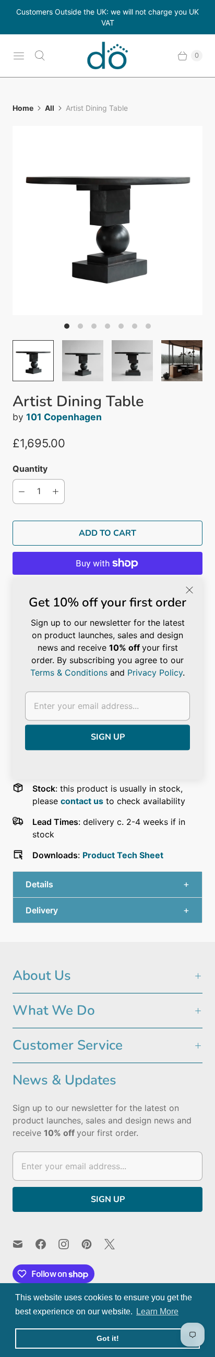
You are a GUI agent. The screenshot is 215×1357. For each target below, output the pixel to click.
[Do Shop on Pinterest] (92, 1244)
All (49, 108)
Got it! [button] (108, 1338)
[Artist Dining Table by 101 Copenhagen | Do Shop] (107, 220)
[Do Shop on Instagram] (69, 1244)
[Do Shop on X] (115, 1244)
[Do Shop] (107, 56)
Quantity (30, 468)
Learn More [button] (157, 1311)
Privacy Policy (155, 672)
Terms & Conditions (69, 672)
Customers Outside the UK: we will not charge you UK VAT (107, 17)
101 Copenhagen (64, 416)
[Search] (39, 55)
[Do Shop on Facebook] (46, 1244)
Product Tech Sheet (122, 855)
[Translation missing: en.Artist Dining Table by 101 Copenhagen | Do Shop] (33, 360)
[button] (107, 884)
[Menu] (18, 55)
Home (23, 108)
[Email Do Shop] (24, 1244)
